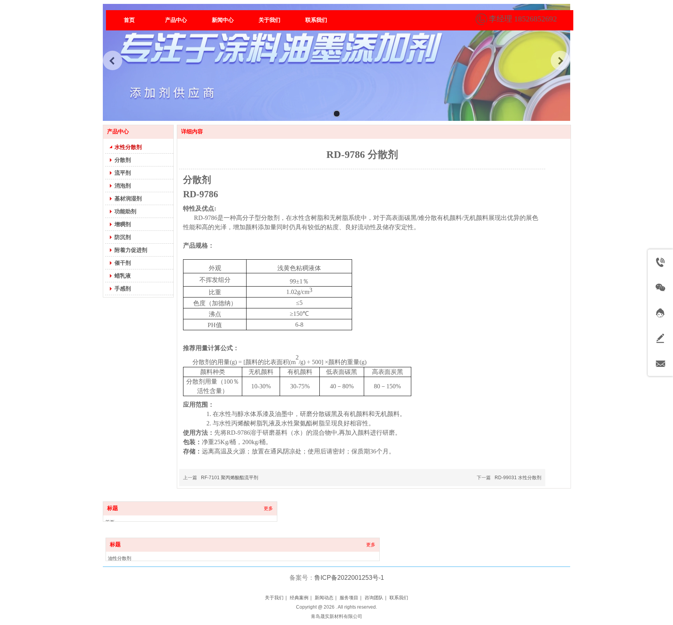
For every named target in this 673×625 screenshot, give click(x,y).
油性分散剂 (119, 558)
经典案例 (299, 597)
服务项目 (349, 597)
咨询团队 (374, 597)
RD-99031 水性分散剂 (518, 477)
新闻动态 (324, 597)
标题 (112, 508)
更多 (268, 508)
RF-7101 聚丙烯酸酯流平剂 (229, 477)
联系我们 (398, 597)
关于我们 (274, 597)
